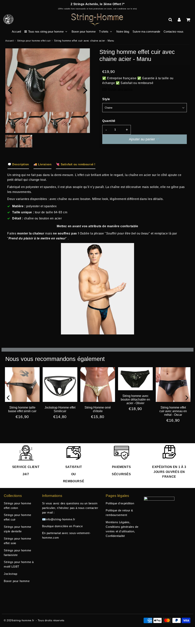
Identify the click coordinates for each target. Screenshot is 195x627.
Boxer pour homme (84, 31)
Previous (9, 89)
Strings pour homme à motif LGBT (19, 564)
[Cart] (188, 20)
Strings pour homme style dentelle (17, 529)
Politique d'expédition (120, 503)
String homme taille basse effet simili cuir (22, 409)
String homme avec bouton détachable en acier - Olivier (135, 399)
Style (106, 99)
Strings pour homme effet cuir (34, 40)
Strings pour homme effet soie (17, 541)
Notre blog (122, 31)
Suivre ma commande (146, 31)
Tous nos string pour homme (46, 31)
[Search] (170, 20)
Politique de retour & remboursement (119, 513)
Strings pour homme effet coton (17, 505)
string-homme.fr (23, 620)
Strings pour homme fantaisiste (17, 553)
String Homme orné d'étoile (98, 409)
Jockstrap (10, 573)
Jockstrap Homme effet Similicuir (60, 409)
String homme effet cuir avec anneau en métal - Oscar (173, 411)
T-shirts (103, 31)
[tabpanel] (26, 141)
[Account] (179, 20)
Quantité (108, 120)
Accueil (16, 31)
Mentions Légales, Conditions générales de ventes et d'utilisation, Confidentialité (122, 529)
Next (85, 89)
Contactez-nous (173, 31)
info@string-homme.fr (60, 519)
